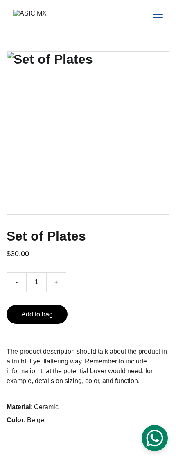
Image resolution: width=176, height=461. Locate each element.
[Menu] (158, 14)
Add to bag (37, 314)
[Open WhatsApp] (155, 438)
